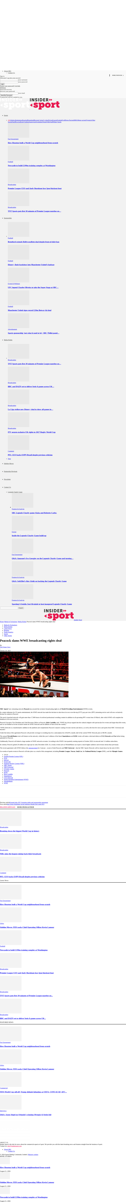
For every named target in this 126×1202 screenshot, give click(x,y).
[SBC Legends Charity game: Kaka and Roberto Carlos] (22, 507)
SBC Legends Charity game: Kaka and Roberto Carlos (34, 513)
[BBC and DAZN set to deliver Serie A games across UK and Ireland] (18, 381)
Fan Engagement (13, 139)
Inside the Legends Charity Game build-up (29, 536)
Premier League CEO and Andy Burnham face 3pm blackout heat (35, 188)
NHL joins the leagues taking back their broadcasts (20, 854)
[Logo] (15, 109)
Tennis (44, 122)
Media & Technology (11, 622)
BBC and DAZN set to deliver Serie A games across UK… (31, 386)
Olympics (89, 120)
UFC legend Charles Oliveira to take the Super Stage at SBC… (33, 287)
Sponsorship (8, 218)
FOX (5, 758)
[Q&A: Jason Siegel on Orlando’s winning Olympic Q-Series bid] (10, 1109)
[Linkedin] (17, 793)
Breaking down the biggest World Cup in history (19, 831)
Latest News (8, 628)
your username (22, 80)
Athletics (12, 120)
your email (21, 93)
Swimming (39, 122)
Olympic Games (9, 769)
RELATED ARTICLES (7, 807)
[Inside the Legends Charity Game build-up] (22, 530)
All (9, 120)
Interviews (3, 1111)
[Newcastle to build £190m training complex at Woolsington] (18, 160)
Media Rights (8, 340)
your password (22, 82)
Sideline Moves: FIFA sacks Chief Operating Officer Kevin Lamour (27, 927)
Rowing (17, 122)
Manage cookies (33, 1154)
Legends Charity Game (15, 492)
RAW (6, 772)
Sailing (27, 122)
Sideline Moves (9, 463)
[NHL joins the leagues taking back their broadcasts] (10, 848)
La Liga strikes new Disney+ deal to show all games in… (30, 409)
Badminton (18, 120)
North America (8, 632)
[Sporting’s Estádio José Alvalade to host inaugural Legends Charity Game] (22, 598)
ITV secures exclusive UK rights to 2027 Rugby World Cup (32, 432)
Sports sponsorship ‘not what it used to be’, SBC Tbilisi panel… (33, 333)
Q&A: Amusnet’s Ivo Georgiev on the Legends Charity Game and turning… (42, 558)
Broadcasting (12, 184)
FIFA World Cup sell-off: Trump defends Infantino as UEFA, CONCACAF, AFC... (33, 1092)
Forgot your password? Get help (10, 86)
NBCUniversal (8, 767)
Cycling (45, 120)
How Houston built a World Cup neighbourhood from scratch (33, 143)
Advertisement (12, 329)
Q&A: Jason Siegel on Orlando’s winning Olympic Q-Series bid (25, 1115)
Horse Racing (69, 120)
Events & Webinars (14, 284)
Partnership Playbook (10, 471)
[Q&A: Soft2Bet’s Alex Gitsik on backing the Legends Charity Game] (22, 575)
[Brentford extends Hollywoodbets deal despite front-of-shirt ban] (18, 236)
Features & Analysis (18, 509)
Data (9, 459)
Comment (11, 451)
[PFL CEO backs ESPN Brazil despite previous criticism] (18, 449)
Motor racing (82, 120)
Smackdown (8, 776)
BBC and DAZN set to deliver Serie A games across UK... (23, 1018)
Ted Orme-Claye (5, 647)
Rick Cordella (8, 774)
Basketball (31, 120)
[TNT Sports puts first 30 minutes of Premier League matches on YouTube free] (18, 205)
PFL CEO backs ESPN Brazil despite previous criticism (30, 455)
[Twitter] (10, 793)
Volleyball (50, 122)
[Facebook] (3, 793)
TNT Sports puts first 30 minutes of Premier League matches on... (26, 996)
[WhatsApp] (24, 793)
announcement (33, 748)
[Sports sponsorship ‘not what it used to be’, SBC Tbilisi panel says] (18, 327)
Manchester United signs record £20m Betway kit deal (29, 310)
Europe (14, 532)
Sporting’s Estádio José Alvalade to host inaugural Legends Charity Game (42, 604)
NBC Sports (8, 765)
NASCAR (7, 762)
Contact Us (11, 73)
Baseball (25, 120)
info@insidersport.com (14, 1146)
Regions (6, 630)
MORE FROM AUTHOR (25, 807)
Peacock (6, 770)
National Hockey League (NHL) (14, 763)
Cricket (41, 120)
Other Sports (8, 636)
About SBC (7, 71)
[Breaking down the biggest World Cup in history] (10, 825)
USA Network (8, 778)
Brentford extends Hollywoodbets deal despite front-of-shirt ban (33, 242)
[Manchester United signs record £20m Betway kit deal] (18, 304)
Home (2, 622)
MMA (76, 120)
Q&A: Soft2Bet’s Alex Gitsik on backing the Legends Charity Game (39, 581)
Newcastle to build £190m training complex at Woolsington (31, 166)
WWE (6, 783)
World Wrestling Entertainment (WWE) (16, 779)
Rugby (22, 122)
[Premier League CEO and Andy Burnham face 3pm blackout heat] (18, 183)
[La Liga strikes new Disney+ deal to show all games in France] (18, 404)
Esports (54, 120)
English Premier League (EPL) (13, 756)
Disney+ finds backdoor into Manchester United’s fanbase (31, 265)
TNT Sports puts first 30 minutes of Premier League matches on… (34, 211)
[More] (38, 793)
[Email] (31, 793)
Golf (63, 120)
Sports (6, 115)
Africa (2, 923)
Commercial (4, 1088)
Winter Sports (57, 122)
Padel (13, 122)
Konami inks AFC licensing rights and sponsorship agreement (29, 802)
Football (59, 120)
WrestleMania (8, 781)
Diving (50, 120)
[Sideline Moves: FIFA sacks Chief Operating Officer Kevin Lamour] (10, 922)
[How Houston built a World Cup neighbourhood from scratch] (18, 137)
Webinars (3, 88)
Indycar (6, 760)
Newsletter (7, 479)
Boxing (36, 120)
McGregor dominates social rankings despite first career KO (25, 804)
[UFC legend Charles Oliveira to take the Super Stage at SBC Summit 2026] (18, 282)
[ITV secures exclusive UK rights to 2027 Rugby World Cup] (18, 426)
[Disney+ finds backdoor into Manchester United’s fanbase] (18, 259)
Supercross (32, 122)
